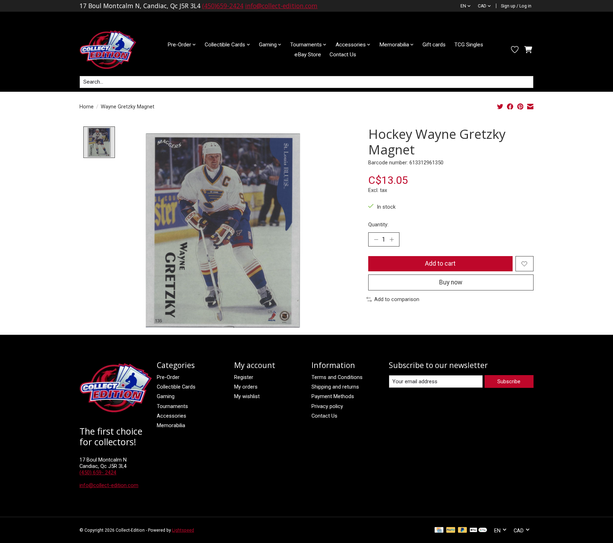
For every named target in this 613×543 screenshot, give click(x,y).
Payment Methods (332, 396)
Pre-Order (168, 377)
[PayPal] (450, 530)
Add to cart (440, 263)
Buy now (450, 282)
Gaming (166, 396)
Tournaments (172, 406)
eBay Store (307, 54)
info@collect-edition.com (281, 5)
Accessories (171, 416)
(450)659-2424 (222, 5)
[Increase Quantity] (392, 239)
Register (243, 377)
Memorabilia (171, 425)
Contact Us (343, 54)
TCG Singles (468, 44)
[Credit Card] (439, 530)
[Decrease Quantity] (376, 239)
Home (86, 106)
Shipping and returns (335, 387)
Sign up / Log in (516, 6)
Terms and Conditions (337, 377)
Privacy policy (327, 406)
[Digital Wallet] (478, 530)
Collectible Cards (176, 387)
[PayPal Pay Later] (462, 530)
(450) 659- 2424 (97, 472)
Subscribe (508, 381)
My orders (246, 387)
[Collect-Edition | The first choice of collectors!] (113, 49)
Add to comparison (396, 299)
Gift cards (434, 44)
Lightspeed (183, 530)
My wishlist (247, 396)
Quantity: (378, 224)
